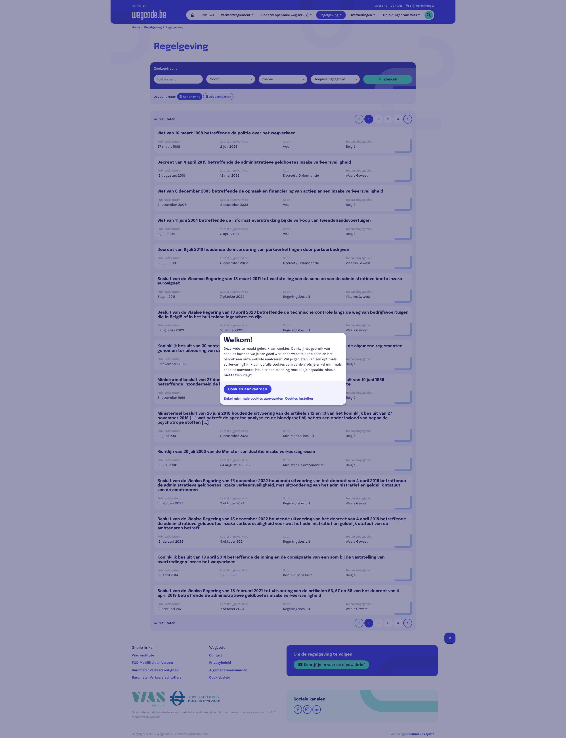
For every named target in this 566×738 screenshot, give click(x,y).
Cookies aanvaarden (247, 389)
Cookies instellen (299, 398)
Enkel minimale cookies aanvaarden (253, 398)
